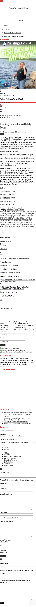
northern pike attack (6, 219)
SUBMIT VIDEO (9, 465)
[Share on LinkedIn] (4, 117)
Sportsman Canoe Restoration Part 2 (16, 422)
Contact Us (9, 462)
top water (6, 224)
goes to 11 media (13, 217)
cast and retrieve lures (7, 213)
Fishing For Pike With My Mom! (11, 99)
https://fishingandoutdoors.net (10, 158)
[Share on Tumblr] (5, 117)
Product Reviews (11, 460)
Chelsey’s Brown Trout (11, 420)
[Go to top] (0, 606)
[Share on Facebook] (0, 117)
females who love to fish (14, 215)
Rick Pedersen (5, 132)
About (8, 464)
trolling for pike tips (27, 226)
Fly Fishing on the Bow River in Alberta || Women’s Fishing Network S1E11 (14, 288)
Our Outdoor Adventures (13, 456)
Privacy (6, 448)
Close (7, 453)
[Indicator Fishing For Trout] (10, 273)
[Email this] (9, 117)
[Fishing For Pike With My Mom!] (7, 95)
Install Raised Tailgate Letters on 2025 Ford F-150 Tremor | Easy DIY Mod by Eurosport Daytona (19, 414)
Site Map (7, 449)
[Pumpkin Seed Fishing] (9, 266)
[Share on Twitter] (2, 117)
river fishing (23, 221)
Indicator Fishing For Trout (9, 276)
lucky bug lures (25, 217)
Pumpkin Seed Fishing (8, 269)
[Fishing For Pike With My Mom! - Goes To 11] (19, 14)
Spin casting (16, 222)
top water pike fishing (17, 224)
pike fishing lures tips (21, 219)
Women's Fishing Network (15, 210)
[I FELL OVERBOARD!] (8, 292)
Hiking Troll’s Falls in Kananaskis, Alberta (17, 423)
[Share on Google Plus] (7, 117)
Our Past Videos (11, 458)
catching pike (20, 213)
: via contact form (8, 439)
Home (8, 455)
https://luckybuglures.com (8, 165)
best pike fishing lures (11, 211)
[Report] (1, 111)
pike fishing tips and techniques (16, 220)
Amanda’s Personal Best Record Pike (16, 418)
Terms (6, 446)
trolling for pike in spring (12, 226)
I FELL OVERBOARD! (7, 296)
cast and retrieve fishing (28, 211)
